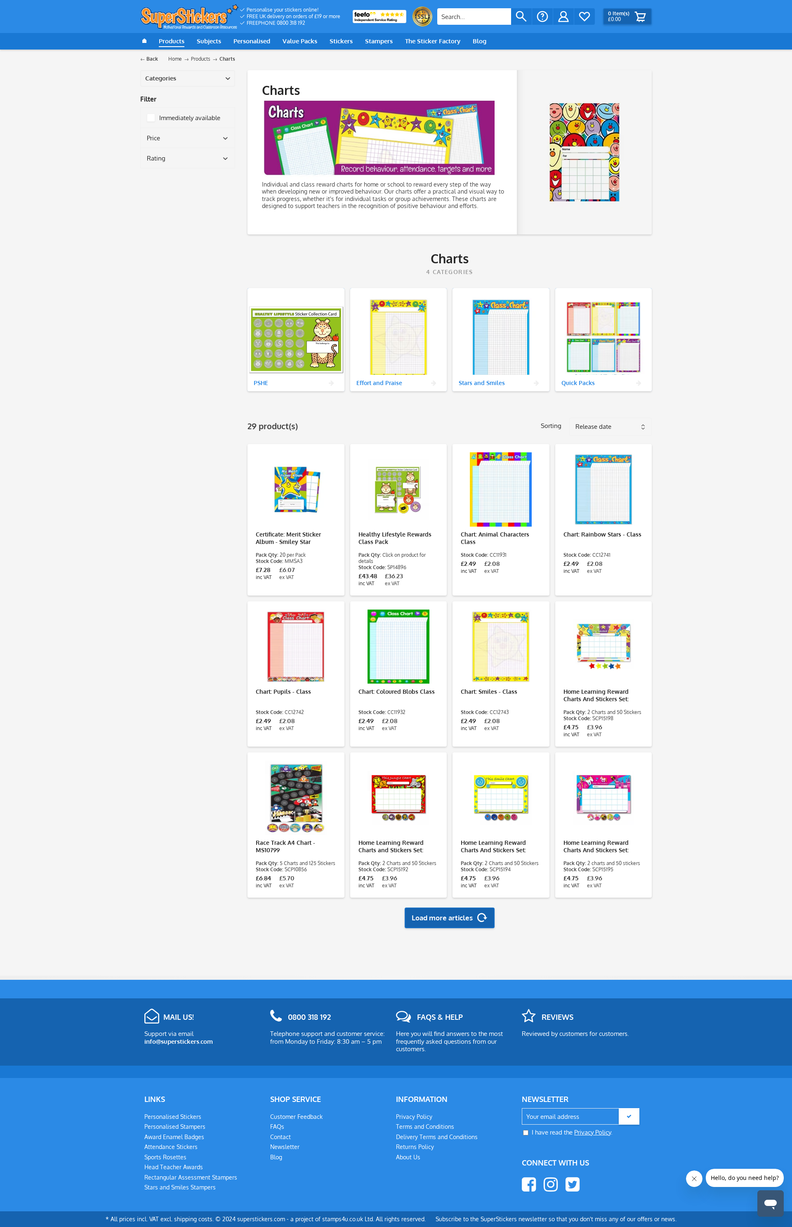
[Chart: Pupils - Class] (296, 647)
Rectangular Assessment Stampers (190, 1177)
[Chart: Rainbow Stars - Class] (603, 489)
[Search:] (474, 16)
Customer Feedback (296, 1116)
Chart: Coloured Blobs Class (396, 691)
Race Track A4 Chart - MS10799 (285, 846)
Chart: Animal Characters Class (495, 538)
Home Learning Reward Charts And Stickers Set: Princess (596, 846)
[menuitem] (290, 10)
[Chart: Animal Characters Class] (501, 489)
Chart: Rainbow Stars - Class (602, 534)
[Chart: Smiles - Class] (501, 647)
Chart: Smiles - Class (489, 691)
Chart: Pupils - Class (283, 691)
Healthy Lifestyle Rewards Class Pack (394, 538)
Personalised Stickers (172, 1116)
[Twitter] (573, 1184)
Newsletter (284, 1146)
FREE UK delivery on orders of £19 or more (293, 16)
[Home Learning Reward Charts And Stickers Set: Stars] (603, 647)
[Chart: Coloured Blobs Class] (398, 647)
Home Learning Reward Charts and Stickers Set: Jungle (391, 846)
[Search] (521, 16)
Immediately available (189, 118)
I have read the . (572, 1132)
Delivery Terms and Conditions (437, 1136)
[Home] (144, 41)
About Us (408, 1157)
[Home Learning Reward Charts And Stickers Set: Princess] (603, 798)
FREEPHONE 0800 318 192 (276, 23)
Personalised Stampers (174, 1126)
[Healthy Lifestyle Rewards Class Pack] (398, 489)
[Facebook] (529, 1184)
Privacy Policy (414, 1116)
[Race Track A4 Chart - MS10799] (296, 798)
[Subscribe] (629, 1116)
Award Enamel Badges (174, 1136)
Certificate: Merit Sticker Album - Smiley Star (288, 538)
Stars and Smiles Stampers (180, 1187)
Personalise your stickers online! (282, 10)
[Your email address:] (580, 1117)
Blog (276, 1157)
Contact (280, 1136)
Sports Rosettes (165, 1157)
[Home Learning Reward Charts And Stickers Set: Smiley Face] (501, 798)
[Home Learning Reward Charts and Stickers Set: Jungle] (398, 798)
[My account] (563, 16)
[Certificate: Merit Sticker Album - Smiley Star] (296, 489)
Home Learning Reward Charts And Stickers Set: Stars (596, 695)
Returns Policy (415, 1146)
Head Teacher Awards (173, 1166)
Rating (156, 158)
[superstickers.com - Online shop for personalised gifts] (189, 16)
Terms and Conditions (425, 1126)
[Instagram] (551, 1184)
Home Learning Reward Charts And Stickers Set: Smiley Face (493, 846)
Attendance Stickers (171, 1146)
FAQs (277, 1126)
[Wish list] (584, 16)
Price (153, 138)
